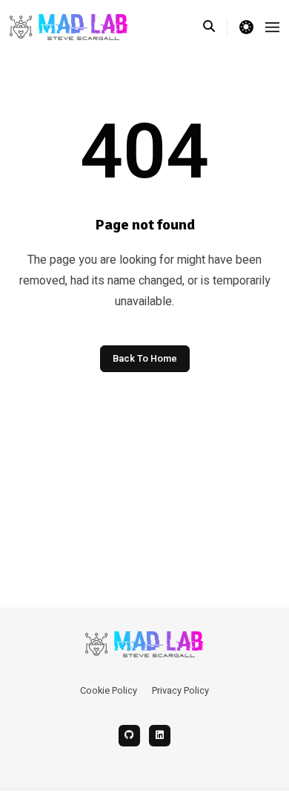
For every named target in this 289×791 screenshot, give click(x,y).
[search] (215, 27)
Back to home (145, 358)
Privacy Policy (180, 690)
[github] (129, 735)
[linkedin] (159, 735)
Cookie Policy (108, 690)
